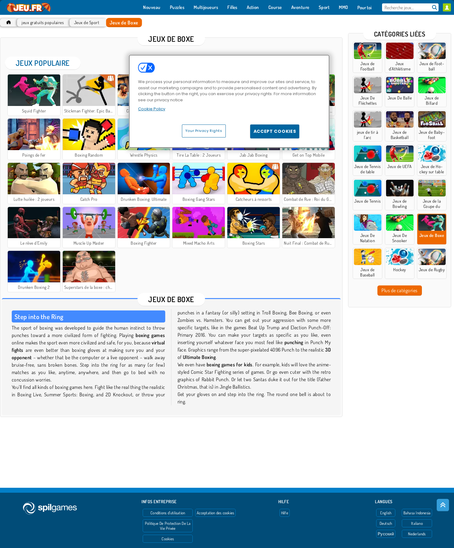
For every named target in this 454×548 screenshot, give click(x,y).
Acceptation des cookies (215, 512)
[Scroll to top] (443, 505)
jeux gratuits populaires (43, 22)
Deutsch (386, 523)
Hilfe (284, 512)
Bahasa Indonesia (417, 512)
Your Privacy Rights (203, 130)
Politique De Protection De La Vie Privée (168, 526)
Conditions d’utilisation (167, 512)
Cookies (168, 538)
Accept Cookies (275, 131)
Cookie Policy (151, 109)
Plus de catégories (399, 290)
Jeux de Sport (86, 22)
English (386, 512)
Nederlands (417, 533)
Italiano (417, 523)
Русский (386, 533)
